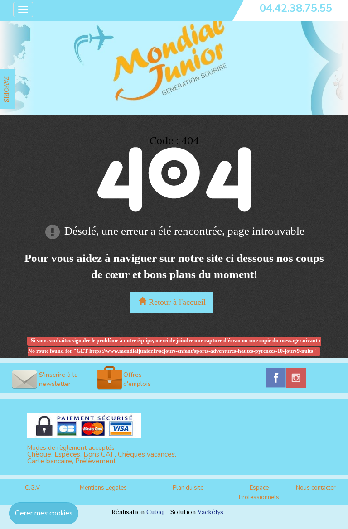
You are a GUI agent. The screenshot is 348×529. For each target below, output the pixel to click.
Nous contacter (316, 488)
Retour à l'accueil (176, 302)
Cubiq (155, 512)
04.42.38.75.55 (296, 8)
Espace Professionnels (259, 492)
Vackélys (210, 512)
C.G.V (32, 488)
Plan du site (188, 488)
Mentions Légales (103, 488)
